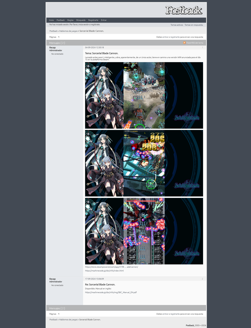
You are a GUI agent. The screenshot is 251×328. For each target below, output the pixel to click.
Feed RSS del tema (195, 42)
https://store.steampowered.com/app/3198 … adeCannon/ (111, 266)
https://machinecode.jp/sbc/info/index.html (104, 270)
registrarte (175, 36)
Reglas (70, 19)
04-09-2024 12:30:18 (94, 47)
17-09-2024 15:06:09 (94, 278)
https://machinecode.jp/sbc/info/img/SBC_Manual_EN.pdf (111, 292)
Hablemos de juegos (68, 30)
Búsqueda (80, 19)
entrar (165, 36)
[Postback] (183, 10)
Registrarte (93, 19)
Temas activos (177, 24)
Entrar (104, 19)
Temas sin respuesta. (194, 24)
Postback (61, 19)
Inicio (51, 19)
